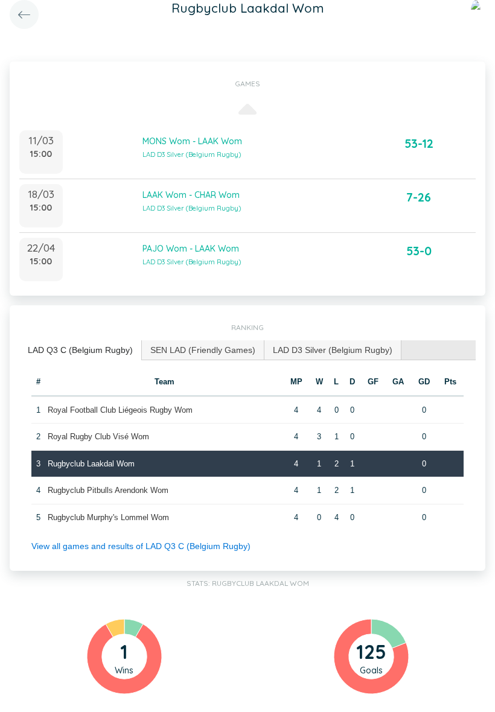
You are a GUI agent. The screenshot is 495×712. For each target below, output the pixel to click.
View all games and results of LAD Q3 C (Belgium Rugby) (141, 546)
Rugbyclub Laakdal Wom (91, 463)
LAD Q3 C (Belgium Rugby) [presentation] (80, 350)
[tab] (80, 350)
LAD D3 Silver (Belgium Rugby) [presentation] (332, 350)
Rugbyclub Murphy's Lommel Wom (108, 517)
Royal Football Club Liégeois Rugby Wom (120, 410)
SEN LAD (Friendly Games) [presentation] (202, 350)
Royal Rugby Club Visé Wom (98, 436)
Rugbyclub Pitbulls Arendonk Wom (108, 490)
